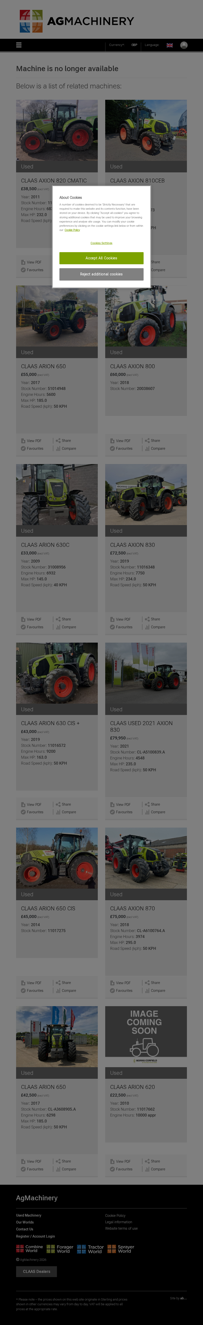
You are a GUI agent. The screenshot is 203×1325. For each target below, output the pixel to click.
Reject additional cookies (101, 274)
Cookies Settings (101, 243)
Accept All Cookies (101, 258)
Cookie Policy (72, 230)
